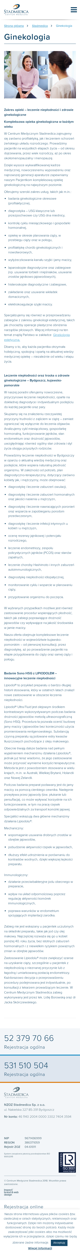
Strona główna (14, 26)
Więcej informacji (40, 1248)
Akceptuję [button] (59, 1242)
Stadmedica (40, 26)
